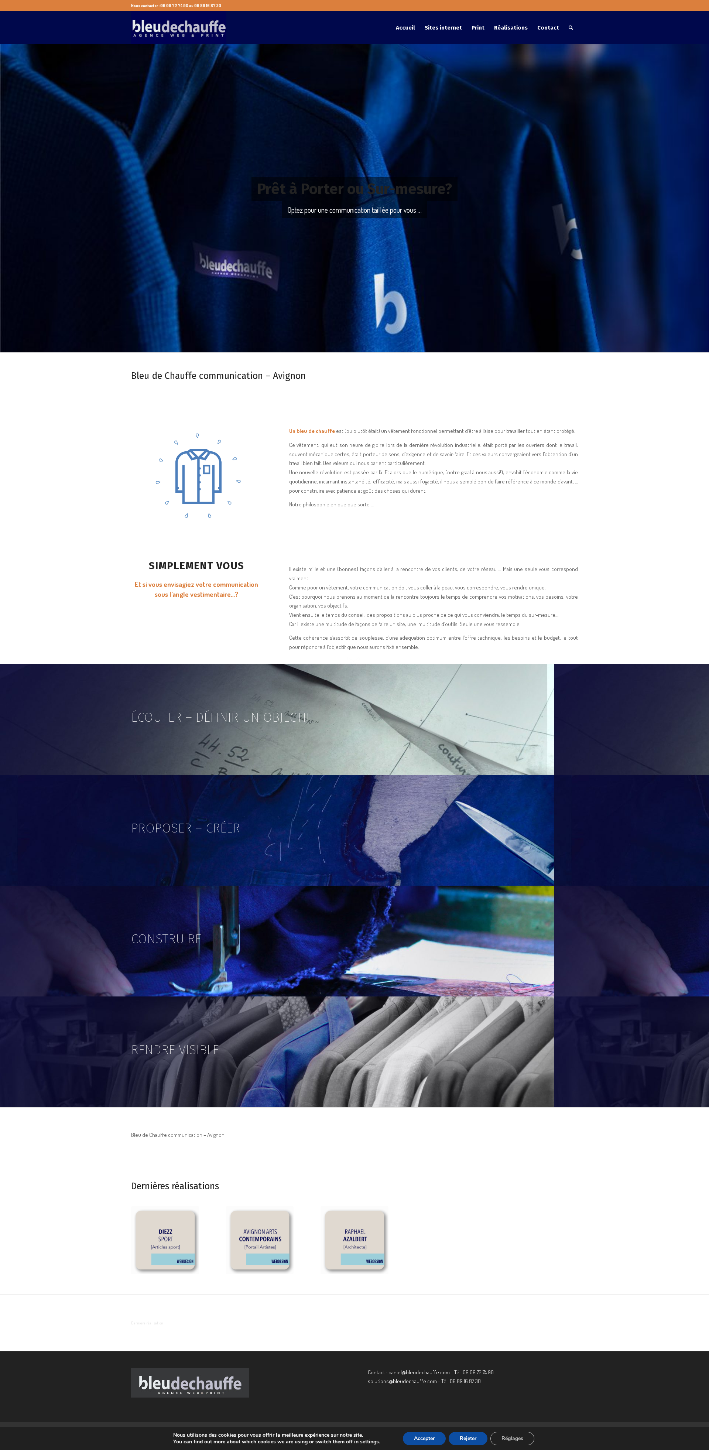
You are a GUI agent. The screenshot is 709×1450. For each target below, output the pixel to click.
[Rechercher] (571, 27)
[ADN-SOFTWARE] (544, 1240)
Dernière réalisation (147, 1323)
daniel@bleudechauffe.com (419, 1372)
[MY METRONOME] (354, 1240)
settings (369, 1442)
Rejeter (468, 1438)
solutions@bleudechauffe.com (402, 1381)
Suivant (567, 1233)
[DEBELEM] (260, 1240)
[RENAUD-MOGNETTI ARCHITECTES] (449, 1240)
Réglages (512, 1438)
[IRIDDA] (165, 1240)
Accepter (424, 1438)
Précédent (142, 1233)
